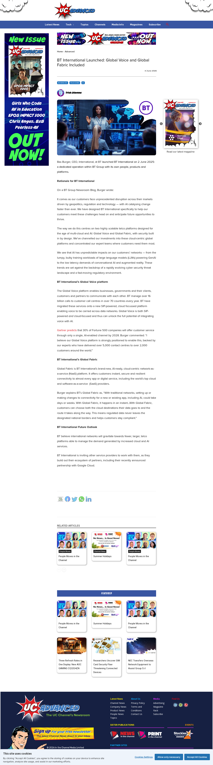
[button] (167, 24)
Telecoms (74, 83)
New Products (64, 656)
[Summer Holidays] (106, 540)
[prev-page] (59, 570)
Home (60, 51)
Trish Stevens (74, 92)
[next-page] (64, 570)
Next (200, 123)
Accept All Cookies (197, 757)
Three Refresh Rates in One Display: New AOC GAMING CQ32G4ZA (70, 664)
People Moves (65, 551)
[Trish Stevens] (61, 92)
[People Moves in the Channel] (71, 540)
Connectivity (98, 656)
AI (83, 83)
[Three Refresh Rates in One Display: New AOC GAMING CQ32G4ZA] (71, 646)
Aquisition (132, 656)
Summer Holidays (102, 556)
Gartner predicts (67, 330)
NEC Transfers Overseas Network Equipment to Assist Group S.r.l (140, 664)
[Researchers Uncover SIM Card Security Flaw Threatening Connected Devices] (106, 646)
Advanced (70, 51)
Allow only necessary (168, 757)
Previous (161, 123)
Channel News (100, 551)
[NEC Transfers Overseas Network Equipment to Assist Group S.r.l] (141, 646)
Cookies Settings (144, 757)
